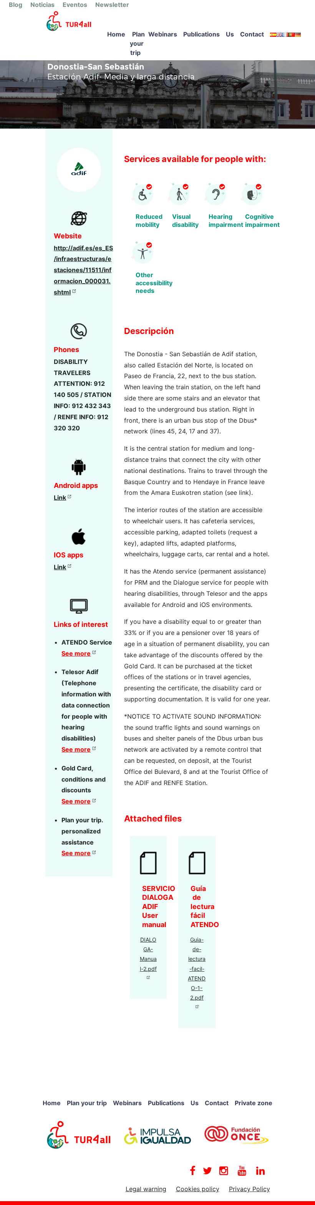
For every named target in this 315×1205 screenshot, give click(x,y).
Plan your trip (137, 43)
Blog (15, 4)
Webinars (162, 34)
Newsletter (112, 4)
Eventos (75, 4)
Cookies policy (197, 1189)
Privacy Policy (249, 1189)
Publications (201, 34)
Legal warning (146, 1189)
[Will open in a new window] (79, 1134)
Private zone (253, 1103)
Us (230, 34)
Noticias (42, 4)
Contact (252, 34)
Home (116, 34)
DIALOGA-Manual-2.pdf (148, 954)
